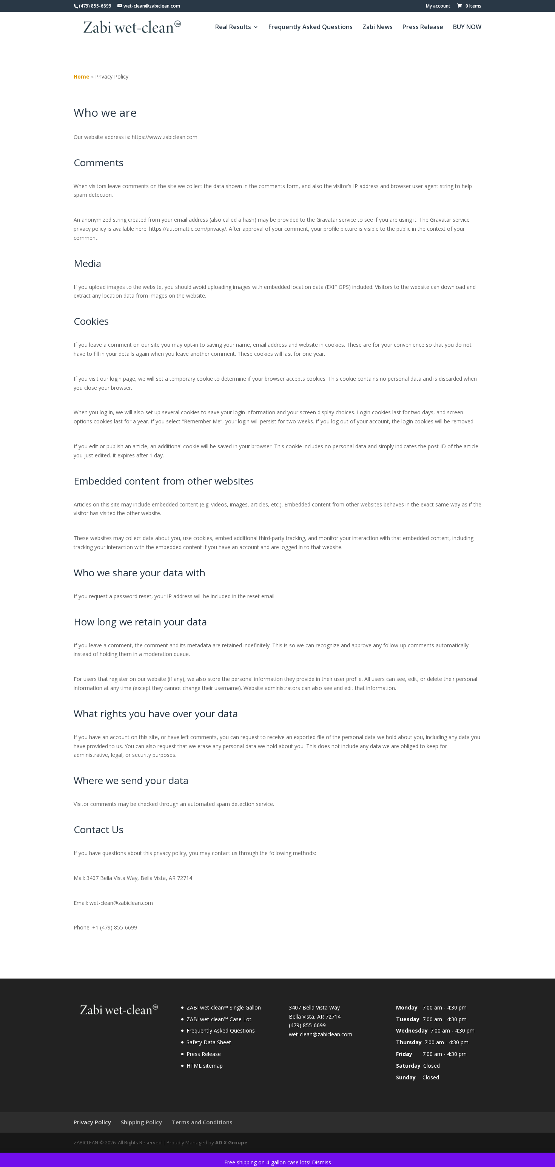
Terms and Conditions (202, 1122)
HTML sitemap (205, 1065)
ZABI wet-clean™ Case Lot (219, 1019)
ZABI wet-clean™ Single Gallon (224, 1007)
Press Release (422, 27)
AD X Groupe (231, 1142)
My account (438, 6)
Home (81, 76)
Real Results (233, 27)
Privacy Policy (92, 1122)
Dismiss (321, 1162)
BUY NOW (467, 27)
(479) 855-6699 (95, 6)
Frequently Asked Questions (310, 27)
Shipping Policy (141, 1122)
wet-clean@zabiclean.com (320, 1034)
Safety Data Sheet (209, 1042)
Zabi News (377, 27)
